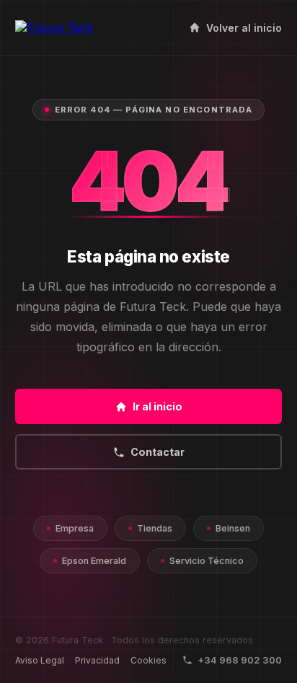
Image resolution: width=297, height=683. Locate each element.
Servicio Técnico (206, 560)
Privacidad (97, 660)
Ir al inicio (157, 406)
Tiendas (154, 528)
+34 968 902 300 (240, 660)
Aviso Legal (39, 660)
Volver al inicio (244, 28)
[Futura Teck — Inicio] (54, 27)
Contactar (157, 452)
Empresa (75, 528)
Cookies (148, 660)
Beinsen (233, 528)
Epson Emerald (94, 560)
